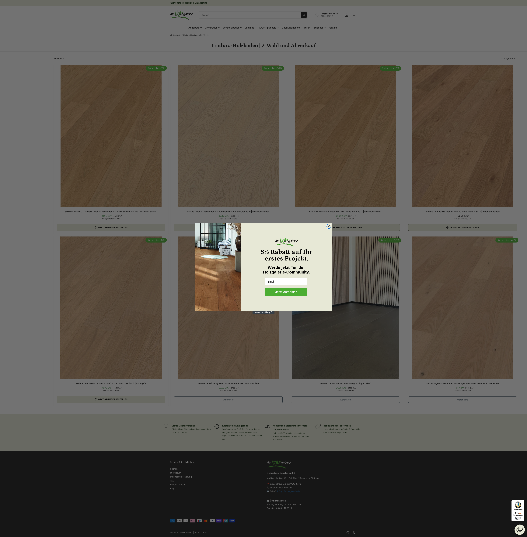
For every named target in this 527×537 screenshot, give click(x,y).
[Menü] (522, 501)
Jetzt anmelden (286, 292)
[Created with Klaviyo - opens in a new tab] (263, 312)
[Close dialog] (329, 226)
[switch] (518, 518)
